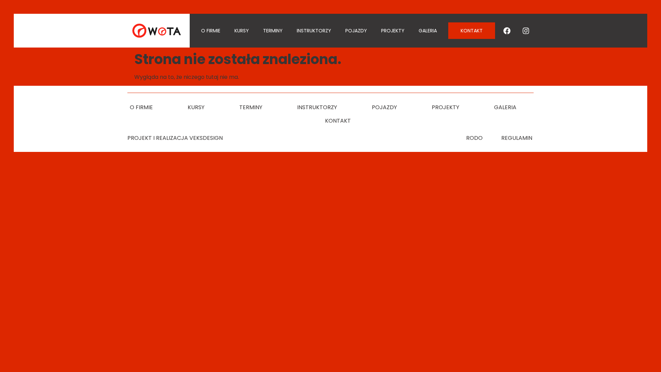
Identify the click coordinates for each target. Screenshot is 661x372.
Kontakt (338, 121)
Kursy (241, 30)
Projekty (393, 30)
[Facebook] (507, 30)
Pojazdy (356, 30)
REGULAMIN (516, 138)
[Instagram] (526, 30)
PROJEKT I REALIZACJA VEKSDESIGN (175, 138)
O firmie (210, 30)
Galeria (428, 30)
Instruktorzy (314, 30)
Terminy (273, 30)
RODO (474, 138)
